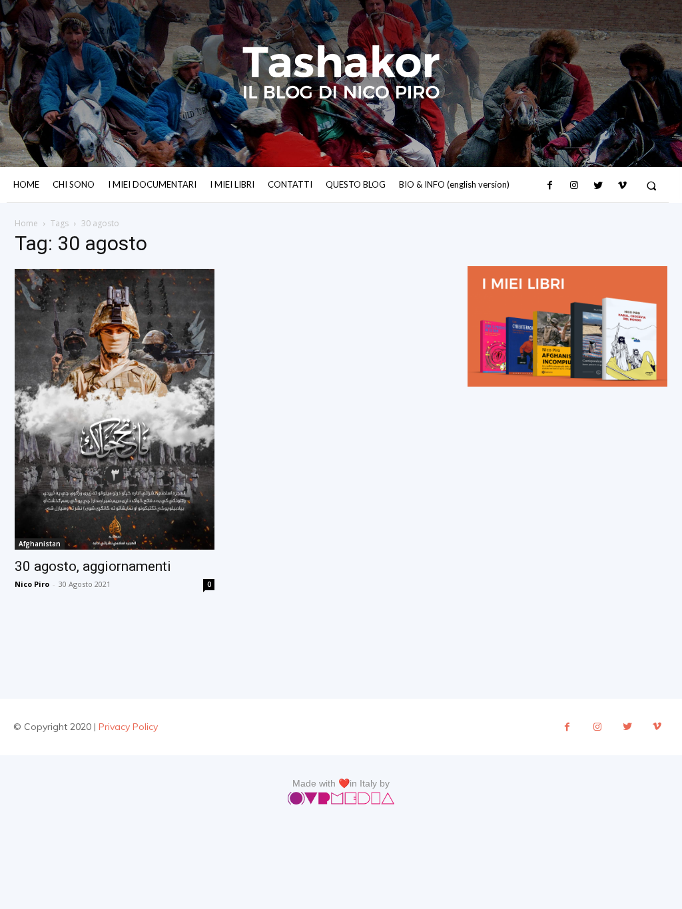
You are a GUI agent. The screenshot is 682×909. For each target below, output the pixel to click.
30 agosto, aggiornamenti (93, 566)
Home (26, 223)
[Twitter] (598, 186)
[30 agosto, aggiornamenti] (114, 409)
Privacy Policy (128, 727)
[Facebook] (549, 186)
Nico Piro (32, 584)
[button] (652, 185)
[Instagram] (574, 186)
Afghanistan (40, 543)
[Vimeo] (622, 186)
